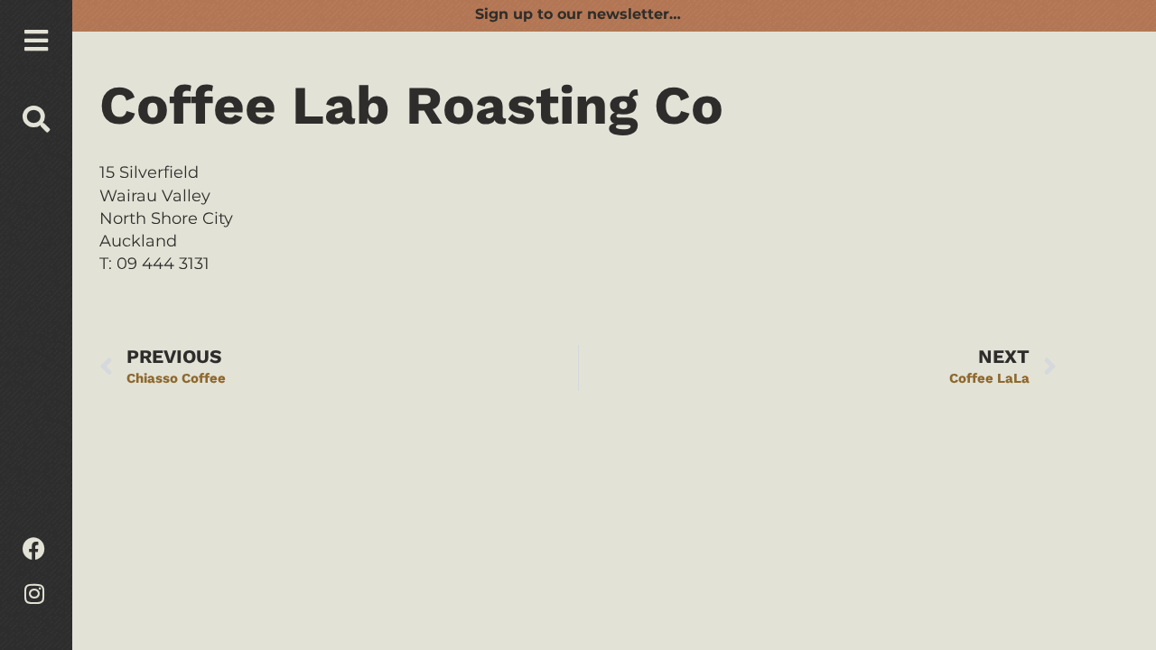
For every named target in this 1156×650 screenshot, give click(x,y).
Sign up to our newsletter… (578, 14)
